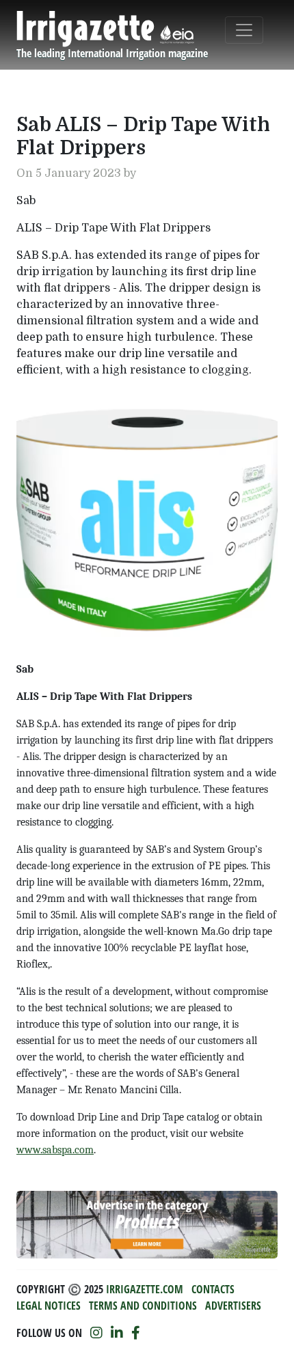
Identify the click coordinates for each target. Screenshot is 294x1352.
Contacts (213, 1289)
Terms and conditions (143, 1305)
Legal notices (48, 1305)
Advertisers (233, 1305)
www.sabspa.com (55, 1150)
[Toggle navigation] (244, 30)
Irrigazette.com (144, 1289)
